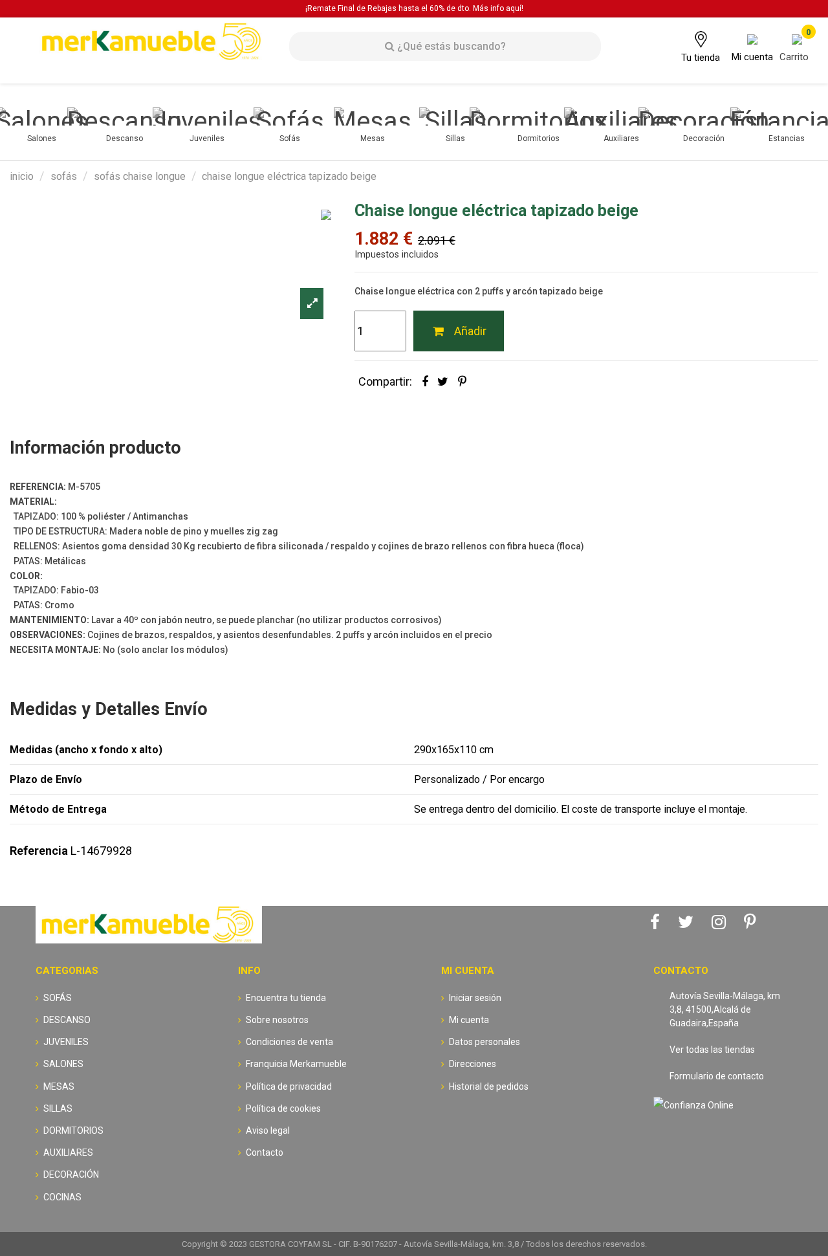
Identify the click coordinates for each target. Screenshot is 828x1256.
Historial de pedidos (488, 1086)
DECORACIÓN (71, 1174)
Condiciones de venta (289, 1042)
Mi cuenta (469, 1020)
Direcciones (472, 1064)
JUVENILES (66, 1042)
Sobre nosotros (277, 1020)
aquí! (514, 8)
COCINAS (62, 1197)
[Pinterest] (462, 381)
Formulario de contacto (717, 1076)
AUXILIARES (68, 1152)
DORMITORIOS (73, 1130)
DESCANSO (67, 1020)
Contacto (264, 1152)
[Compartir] (425, 381)
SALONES (63, 1064)
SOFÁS (57, 998)
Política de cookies (283, 1108)
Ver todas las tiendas (712, 1049)
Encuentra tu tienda (286, 998)
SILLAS (57, 1108)
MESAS (58, 1086)
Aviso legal (268, 1130)
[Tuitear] (442, 381)
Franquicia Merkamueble (296, 1064)
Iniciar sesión (475, 998)
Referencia (39, 850)
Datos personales (484, 1042)
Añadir (470, 331)
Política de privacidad (289, 1086)
